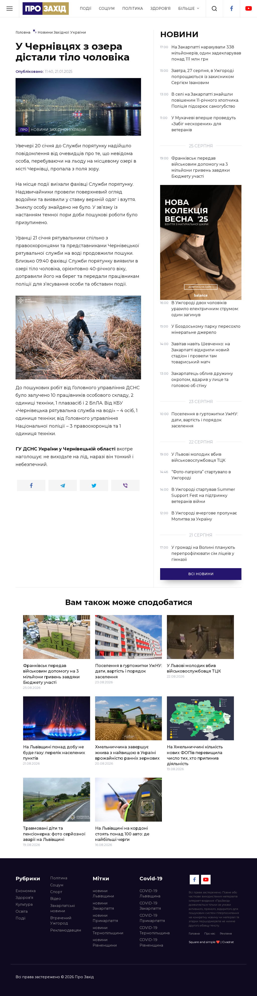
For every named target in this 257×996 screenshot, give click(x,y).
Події (85, 8)
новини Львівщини (103, 894)
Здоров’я (160, 8)
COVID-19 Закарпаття (150, 906)
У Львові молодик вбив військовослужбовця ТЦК (194, 668)
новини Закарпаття (103, 906)
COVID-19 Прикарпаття (152, 918)
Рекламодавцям (65, 930)
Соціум (107, 8)
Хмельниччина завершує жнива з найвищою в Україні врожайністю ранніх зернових (127, 753)
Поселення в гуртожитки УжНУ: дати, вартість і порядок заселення (128, 671)
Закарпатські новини (62, 908)
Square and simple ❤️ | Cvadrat (211, 942)
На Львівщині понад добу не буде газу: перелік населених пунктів (54, 753)
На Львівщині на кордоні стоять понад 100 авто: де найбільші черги (122, 834)
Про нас (209, 933)
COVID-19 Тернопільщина (155, 930)
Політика (132, 8)
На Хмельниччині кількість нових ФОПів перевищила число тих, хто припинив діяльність (195, 755)
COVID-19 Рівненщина (151, 943)
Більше (186, 8)
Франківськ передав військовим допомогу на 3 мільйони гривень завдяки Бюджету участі (51, 674)
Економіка (26, 891)
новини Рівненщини (105, 943)
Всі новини (201, 574)
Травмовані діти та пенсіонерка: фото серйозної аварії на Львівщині (54, 834)
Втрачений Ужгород (60, 921)
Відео (55, 898)
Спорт (56, 892)
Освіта (22, 911)
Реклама (226, 933)
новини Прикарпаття (105, 918)
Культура (24, 904)
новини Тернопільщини (108, 930)
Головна (194, 933)
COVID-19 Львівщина (150, 894)
